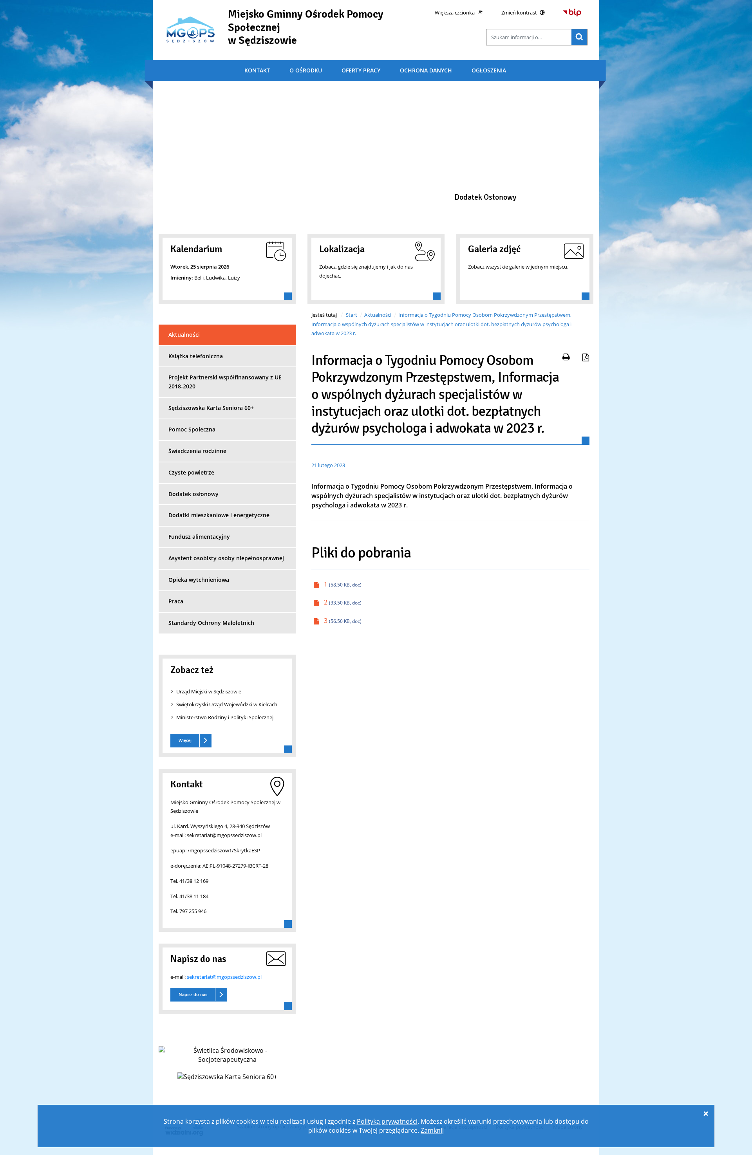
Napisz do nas (193, 994)
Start (351, 314)
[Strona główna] (190, 29)
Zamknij (432, 1130)
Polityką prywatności (387, 1121)
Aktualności (377, 314)
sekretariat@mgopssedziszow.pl (224, 976)
